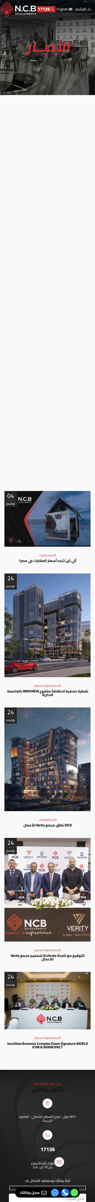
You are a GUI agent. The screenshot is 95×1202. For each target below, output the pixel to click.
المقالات (44, 555)
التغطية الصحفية (44, 685)
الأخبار (53, 555)
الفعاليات (44, 819)
